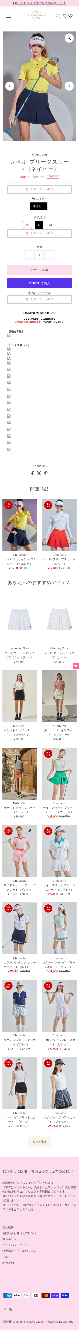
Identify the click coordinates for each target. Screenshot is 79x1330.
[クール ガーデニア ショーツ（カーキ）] (59, 619)
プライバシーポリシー (16, 1245)
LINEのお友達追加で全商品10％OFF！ (39, 3)
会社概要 (8, 1227)
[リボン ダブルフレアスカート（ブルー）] (19, 1006)
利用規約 (8, 1263)
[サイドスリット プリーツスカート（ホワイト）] (59, 851)
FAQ (5, 1257)
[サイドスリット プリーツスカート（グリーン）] (59, 774)
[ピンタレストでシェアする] (46, 474)
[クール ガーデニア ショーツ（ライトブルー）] (19, 619)
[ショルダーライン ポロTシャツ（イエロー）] (19, 525)
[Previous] (9, 86)
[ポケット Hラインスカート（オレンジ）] (19, 774)
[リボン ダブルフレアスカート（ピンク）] (59, 1006)
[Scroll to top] (71, 1322)
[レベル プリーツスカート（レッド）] (59, 525)
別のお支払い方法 (39, 293)
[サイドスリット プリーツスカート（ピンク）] (19, 851)
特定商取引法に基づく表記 (19, 1251)
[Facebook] (5, 1310)
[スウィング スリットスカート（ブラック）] (19, 1083)
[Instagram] (10, 1310)
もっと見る (39, 1141)
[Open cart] (65, 16)
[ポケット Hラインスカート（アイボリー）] (59, 696)
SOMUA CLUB (34, 1322)
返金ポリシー (10, 1239)
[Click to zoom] (69, 38)
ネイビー (38, 206)
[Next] (69, 86)
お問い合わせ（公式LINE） (20, 1233)
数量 (39, 247)
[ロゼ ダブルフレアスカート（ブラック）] (59, 1083)
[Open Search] (58, 16)
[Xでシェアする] (39, 474)
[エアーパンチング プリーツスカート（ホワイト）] (59, 928)
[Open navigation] (11, 16)
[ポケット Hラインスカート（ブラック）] (19, 696)
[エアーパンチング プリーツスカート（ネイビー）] (19, 928)
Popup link (40, 466)
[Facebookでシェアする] (33, 474)
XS (27, 225)
